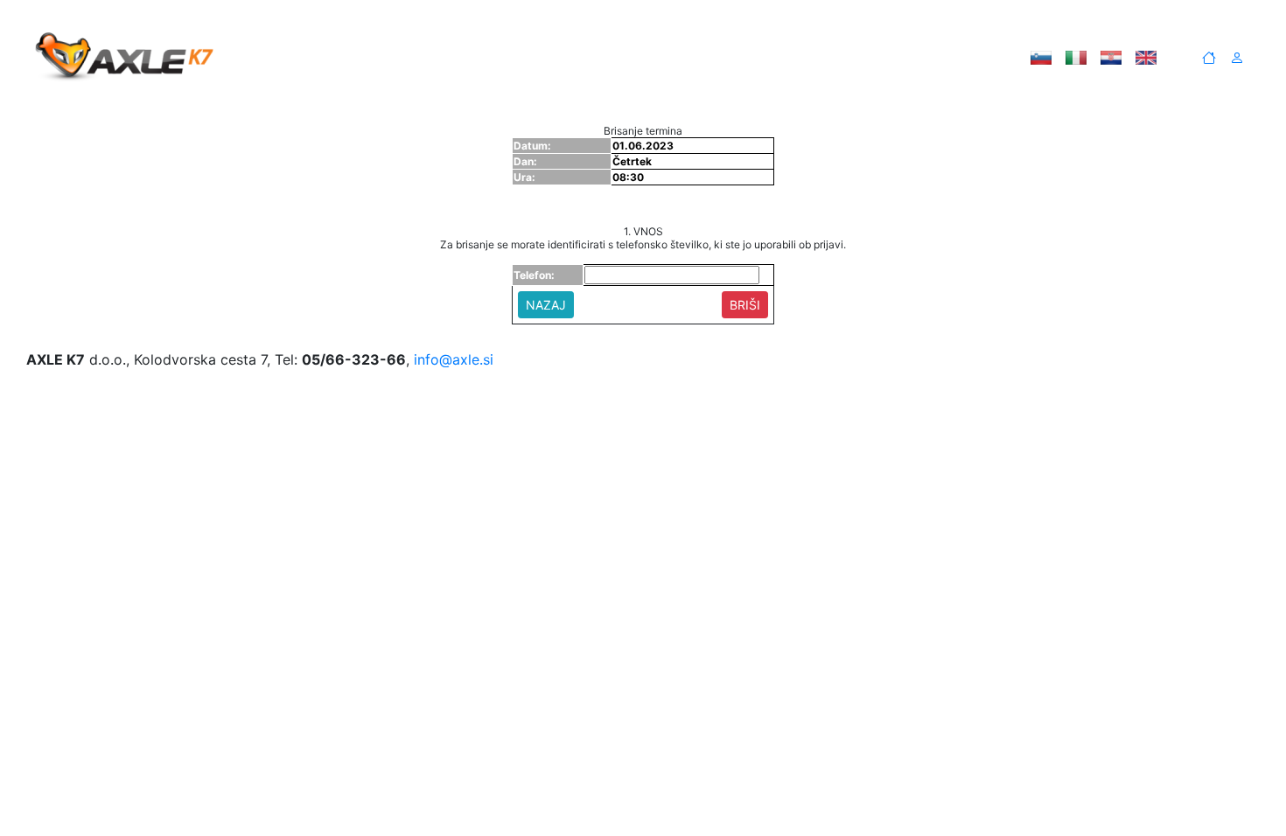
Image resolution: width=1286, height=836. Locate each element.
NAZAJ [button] (546, 304)
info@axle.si (453, 359)
